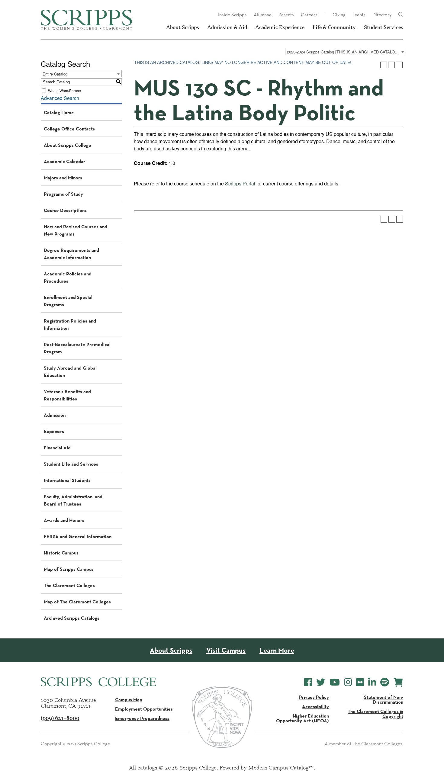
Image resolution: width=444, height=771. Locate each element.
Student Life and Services (71, 464)
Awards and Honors (64, 520)
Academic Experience (279, 27)
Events (358, 14)
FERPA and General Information (77, 536)
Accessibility (315, 706)
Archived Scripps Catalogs (71, 618)
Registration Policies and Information (70, 324)
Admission (55, 415)
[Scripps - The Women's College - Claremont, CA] (86, 20)
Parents (286, 14)
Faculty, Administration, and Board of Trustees (73, 500)
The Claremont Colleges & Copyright (375, 713)
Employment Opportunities (144, 708)
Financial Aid (57, 448)
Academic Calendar (64, 161)
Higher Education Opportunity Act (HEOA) (302, 718)
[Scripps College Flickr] (360, 682)
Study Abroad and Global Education (70, 371)
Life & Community (334, 27)
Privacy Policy (314, 697)
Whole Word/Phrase (64, 90)
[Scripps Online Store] (398, 682)
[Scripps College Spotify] (384, 682)
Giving (339, 14)
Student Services (383, 27)
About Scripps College (67, 145)
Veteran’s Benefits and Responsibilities (67, 395)
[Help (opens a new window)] (399, 65)
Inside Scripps (232, 14)
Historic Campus (61, 553)
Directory (381, 14)
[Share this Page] (383, 65)
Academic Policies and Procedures (68, 277)
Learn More (276, 650)
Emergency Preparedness (142, 718)
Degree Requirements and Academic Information (71, 253)
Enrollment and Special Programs (68, 300)
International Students (67, 480)
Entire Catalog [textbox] (55, 74)
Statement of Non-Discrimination (383, 699)
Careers (309, 14)
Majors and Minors (63, 178)
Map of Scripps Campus (69, 569)
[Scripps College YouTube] (335, 682)
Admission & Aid (227, 27)
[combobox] (345, 51)
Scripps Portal (240, 183)
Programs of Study (63, 194)
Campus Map (128, 699)
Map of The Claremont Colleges (77, 602)
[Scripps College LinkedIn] (372, 682)
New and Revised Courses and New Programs (75, 230)
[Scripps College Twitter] (320, 682)
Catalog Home (59, 112)
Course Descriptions (65, 210)
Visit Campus (226, 650)
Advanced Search (60, 98)
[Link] (400, 14)
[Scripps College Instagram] (348, 682)
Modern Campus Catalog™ (281, 767)
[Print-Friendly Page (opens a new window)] (391, 65)
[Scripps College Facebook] (308, 682)
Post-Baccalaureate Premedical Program (77, 348)
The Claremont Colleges (69, 585)
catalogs (147, 767)
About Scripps (182, 27)
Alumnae (263, 14)
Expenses (54, 431)
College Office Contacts (69, 129)
